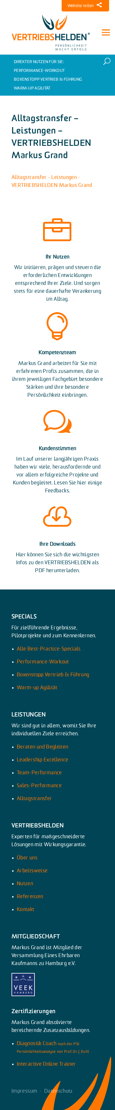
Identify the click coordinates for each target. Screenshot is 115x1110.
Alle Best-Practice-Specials (49, 649)
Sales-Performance (39, 785)
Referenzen (30, 896)
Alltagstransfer (34, 798)
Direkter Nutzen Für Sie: (39, 62)
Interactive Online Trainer (46, 1064)
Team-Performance (39, 773)
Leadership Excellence (42, 760)
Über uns (27, 858)
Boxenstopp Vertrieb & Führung (48, 79)
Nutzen (25, 883)
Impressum (24, 1091)
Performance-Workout (39, 71)
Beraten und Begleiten (42, 747)
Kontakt (25, 909)
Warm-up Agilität (32, 88)
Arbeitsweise (32, 871)
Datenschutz (58, 1091)
